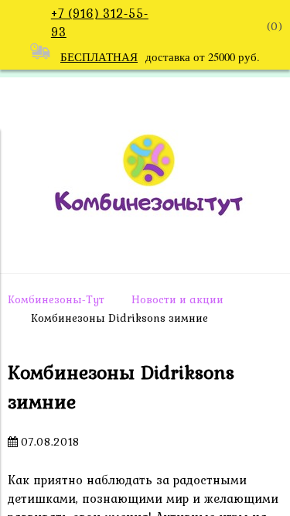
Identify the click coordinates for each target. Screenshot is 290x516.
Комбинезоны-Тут (56, 299)
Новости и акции (177, 299)
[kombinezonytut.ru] (145, 249)
